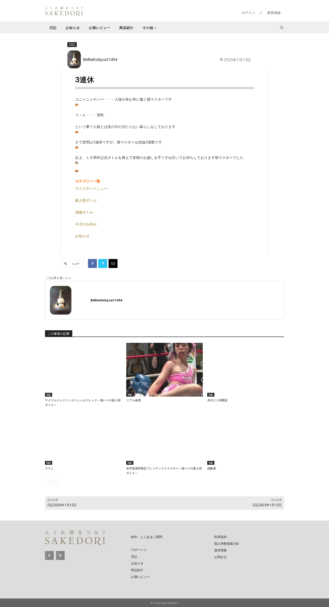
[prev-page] (48, 483)
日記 (72, 44)
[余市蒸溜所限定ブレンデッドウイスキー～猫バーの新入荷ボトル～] (164, 438)
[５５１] (83, 438)
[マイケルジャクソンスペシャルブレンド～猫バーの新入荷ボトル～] (83, 370)
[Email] (113, 263)
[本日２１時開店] (245, 370)
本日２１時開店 (217, 400)
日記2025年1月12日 (62, 505)
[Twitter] (102, 263)
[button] (281, 27)
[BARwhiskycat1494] (75, 59)
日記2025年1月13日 (267, 505)
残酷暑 (211, 468)
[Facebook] (92, 263)
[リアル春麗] (164, 370)
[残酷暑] (245, 438)
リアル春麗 (133, 400)
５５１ (49, 468)
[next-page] (55, 483)
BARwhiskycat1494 (100, 59)
